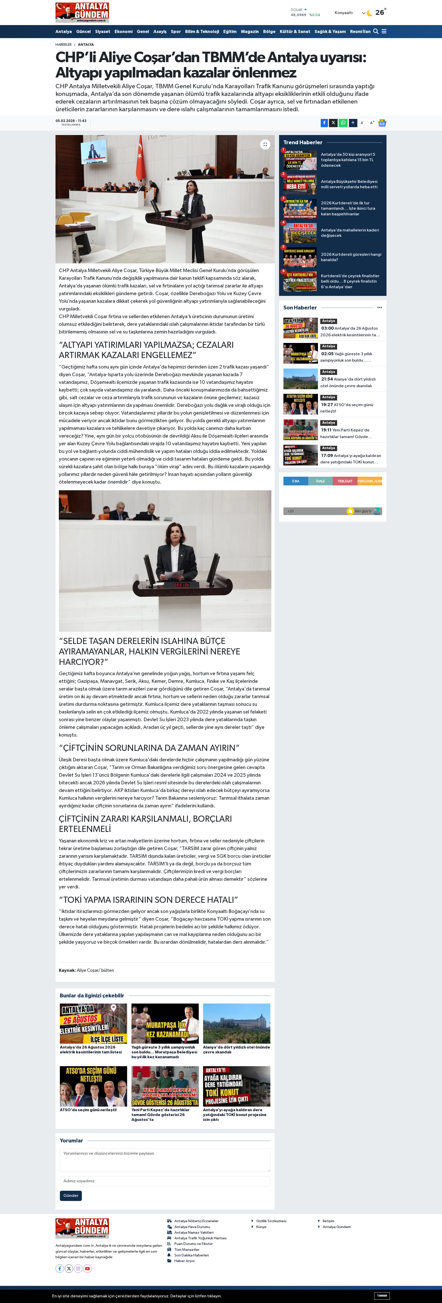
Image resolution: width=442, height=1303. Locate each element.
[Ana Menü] (383, 31)
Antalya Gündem (337, 1227)
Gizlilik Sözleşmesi (271, 1221)
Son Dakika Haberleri (191, 1255)
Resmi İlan (360, 31)
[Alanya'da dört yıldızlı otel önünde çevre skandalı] (236, 1023)
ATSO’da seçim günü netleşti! (88, 1110)
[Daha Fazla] (353, 123)
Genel (143, 31)
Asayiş (160, 31)
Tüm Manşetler (187, 1250)
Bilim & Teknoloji (202, 31)
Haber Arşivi (184, 1261)
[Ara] (376, 31)
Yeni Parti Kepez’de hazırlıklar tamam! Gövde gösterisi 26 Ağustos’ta (160, 1115)
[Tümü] (379, 308)
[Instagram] (78, 1268)
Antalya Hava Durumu (192, 1227)
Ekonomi (123, 31)
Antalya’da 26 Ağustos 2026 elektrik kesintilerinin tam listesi (350, 332)
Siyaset (102, 31)
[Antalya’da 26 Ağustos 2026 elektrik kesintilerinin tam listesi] (93, 1023)
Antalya (64, 31)
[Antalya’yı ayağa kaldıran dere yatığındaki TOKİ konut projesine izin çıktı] (236, 1086)
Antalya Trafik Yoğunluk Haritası (200, 1238)
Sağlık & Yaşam (330, 31)
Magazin (250, 31)
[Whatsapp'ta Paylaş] (343, 123)
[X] (69, 1268)
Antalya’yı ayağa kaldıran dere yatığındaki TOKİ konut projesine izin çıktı (235, 1115)
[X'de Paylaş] (333, 123)
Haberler (64, 45)
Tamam (382, 1295)
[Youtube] (87, 1268)
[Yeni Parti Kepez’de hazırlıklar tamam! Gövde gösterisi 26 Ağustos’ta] (165, 1086)
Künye (261, 1227)
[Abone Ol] (382, 123)
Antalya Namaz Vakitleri (194, 1232)
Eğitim (230, 31)
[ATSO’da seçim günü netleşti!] (93, 1086)
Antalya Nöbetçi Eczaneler (196, 1221)
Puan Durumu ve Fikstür (193, 1244)
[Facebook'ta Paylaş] (324, 123)
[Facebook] (60, 1268)
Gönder (71, 1196)
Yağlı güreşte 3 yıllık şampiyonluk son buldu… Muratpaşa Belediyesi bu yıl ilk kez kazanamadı (164, 1052)
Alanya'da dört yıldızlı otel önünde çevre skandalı (348, 382)
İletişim (328, 1221)
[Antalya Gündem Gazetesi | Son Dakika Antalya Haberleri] (82, 12)
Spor (176, 31)
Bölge (269, 31)
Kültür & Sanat (295, 31)
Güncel (83, 31)
